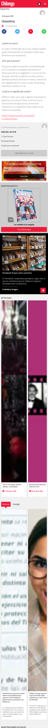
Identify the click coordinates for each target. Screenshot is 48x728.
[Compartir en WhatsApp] (44, 31)
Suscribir (24, 176)
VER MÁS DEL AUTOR (24, 153)
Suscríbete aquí (24, 229)
